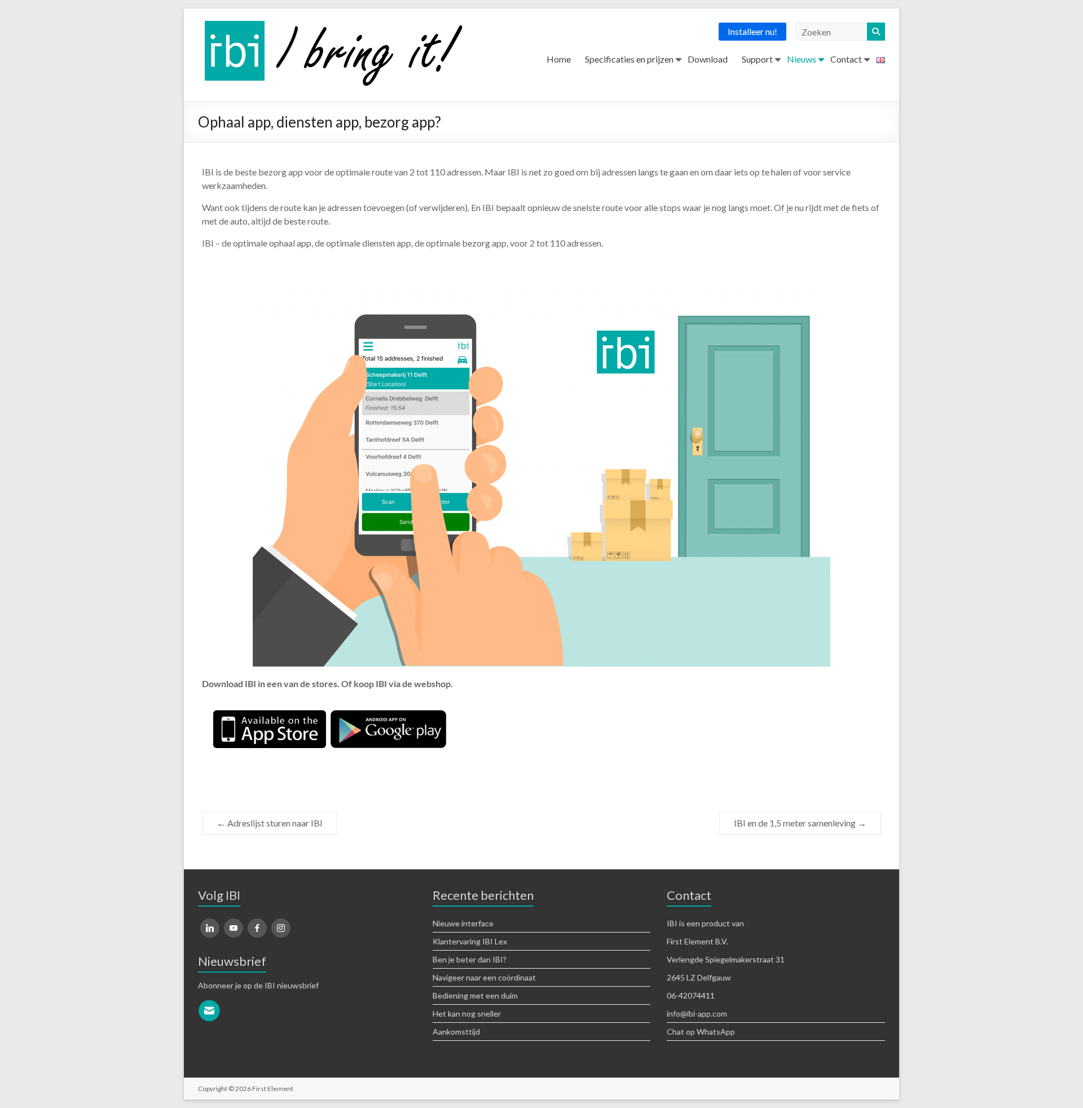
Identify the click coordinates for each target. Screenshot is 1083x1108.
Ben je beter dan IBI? (470, 959)
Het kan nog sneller (467, 1013)
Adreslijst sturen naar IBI (270, 822)
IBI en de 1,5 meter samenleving (800, 822)
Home (559, 59)
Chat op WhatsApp (701, 1031)
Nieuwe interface (463, 923)
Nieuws (801, 59)
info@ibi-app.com (697, 1013)
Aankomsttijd (456, 1031)
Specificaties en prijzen (629, 59)
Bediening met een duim (475, 995)
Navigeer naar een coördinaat (484, 977)
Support (757, 59)
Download (708, 59)
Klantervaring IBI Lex (470, 941)
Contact (846, 59)
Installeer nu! (752, 31)
